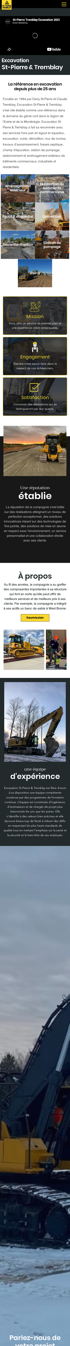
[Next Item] (61, 649)
